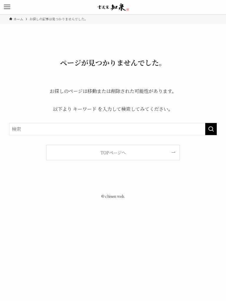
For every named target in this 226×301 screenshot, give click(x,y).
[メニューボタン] (7, 7)
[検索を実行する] (211, 129)
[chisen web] (113, 7)
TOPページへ (113, 152)
